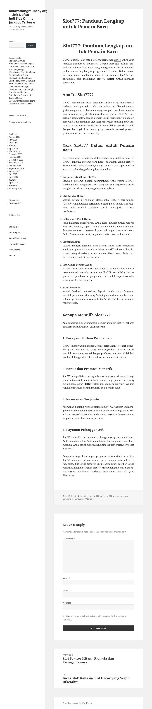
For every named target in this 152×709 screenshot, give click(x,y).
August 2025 (14, 171)
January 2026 (15, 157)
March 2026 (14, 151)
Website (67, 603)
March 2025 (14, 185)
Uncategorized (15, 203)
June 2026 (13, 142)
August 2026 (14, 137)
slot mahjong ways (17, 238)
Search (12, 41)
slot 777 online (111, 496)
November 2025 (16, 162)
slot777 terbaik (87, 499)
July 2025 (13, 174)
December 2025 (16, 160)
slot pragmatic (15, 232)
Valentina (84, 496)
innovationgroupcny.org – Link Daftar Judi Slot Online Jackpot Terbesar (28, 16)
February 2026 (15, 154)
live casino (13, 226)
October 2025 (15, 165)
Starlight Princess (17, 244)
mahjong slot (15, 249)
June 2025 (13, 177)
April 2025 (13, 182)
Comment (69, 538)
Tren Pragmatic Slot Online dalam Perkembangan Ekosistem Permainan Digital (22, 86)
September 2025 (16, 168)
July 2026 (13, 139)
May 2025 (13, 180)
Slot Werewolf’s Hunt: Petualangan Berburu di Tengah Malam (20, 95)
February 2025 (15, 188)
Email (67, 590)
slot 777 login (98, 496)
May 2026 (13, 145)
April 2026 (13, 148)
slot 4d (12, 255)
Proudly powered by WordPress (77, 703)
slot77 (117, 59)
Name (66, 578)
